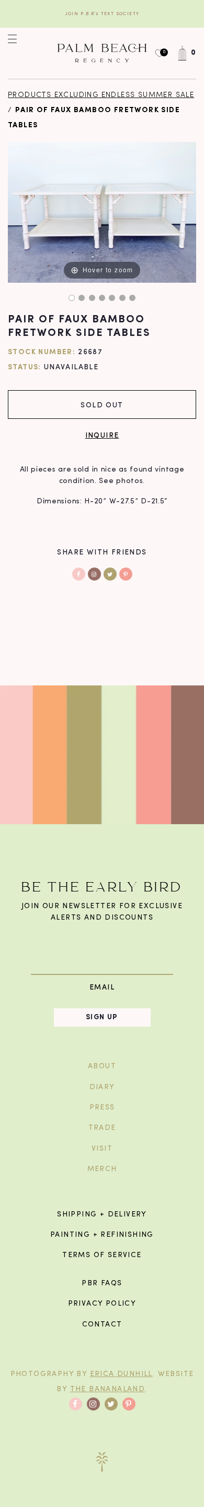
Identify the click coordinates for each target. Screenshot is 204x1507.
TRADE (102, 1128)
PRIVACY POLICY (102, 1304)
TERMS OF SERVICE (101, 1255)
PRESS (102, 1108)
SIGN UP (102, 1017)
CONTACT (102, 1325)
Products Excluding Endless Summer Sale (101, 95)
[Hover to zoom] (102, 212)
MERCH (102, 1169)
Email (102, 987)
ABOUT (102, 1066)
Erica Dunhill (121, 1374)
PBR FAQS (102, 1283)
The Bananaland (107, 1389)
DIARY (102, 1087)
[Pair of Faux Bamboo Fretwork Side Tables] (72, 298)
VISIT (102, 1149)
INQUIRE (102, 435)
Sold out (102, 404)
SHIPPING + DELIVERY (102, 1215)
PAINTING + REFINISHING (102, 1235)
